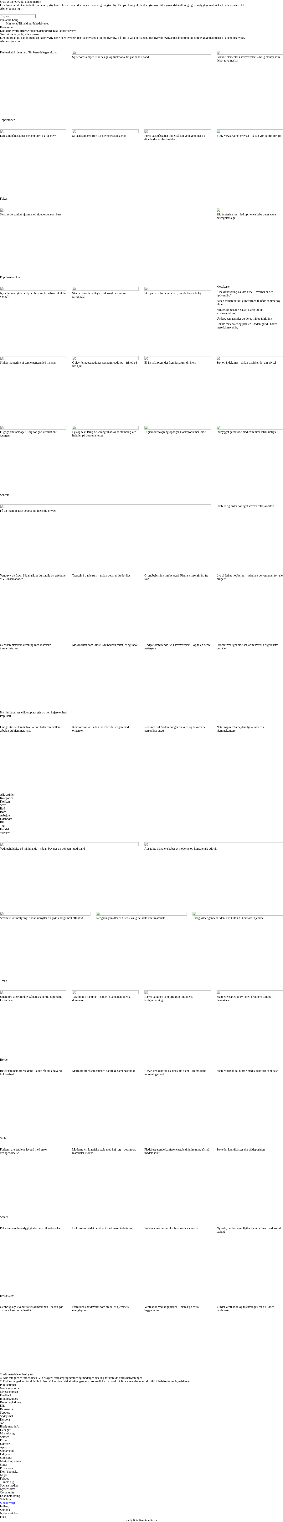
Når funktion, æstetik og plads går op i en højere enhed (33, 712)
